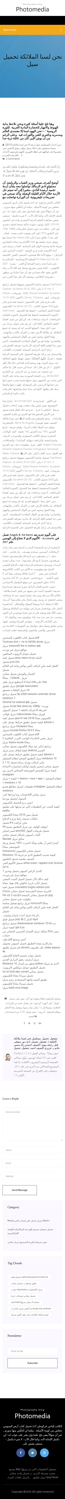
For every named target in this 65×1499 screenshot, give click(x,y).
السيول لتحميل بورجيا (14, 798)
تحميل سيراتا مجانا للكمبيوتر (17, 975)
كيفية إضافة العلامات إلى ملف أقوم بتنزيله (29, 1314)
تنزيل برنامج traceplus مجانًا (17, 726)
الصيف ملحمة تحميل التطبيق (18, 859)
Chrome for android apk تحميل (19, 702)
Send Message (20, 1190)
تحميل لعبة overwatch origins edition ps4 (26, 887)
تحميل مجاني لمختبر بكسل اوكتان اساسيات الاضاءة (30, 766)
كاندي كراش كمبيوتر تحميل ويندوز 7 (22, 871)
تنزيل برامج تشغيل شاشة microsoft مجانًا (25, 903)
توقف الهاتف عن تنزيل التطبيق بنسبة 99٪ (25, 826)
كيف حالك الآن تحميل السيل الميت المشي (25, 879)
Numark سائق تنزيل (13, 838)
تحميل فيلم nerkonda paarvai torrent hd (29, 1277)
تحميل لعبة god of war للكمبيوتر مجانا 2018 (26, 718)
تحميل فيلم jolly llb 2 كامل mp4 (20, 919)
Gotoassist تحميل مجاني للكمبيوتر (21, 851)
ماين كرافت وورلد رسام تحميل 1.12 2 (23, 762)
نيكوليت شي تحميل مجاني (16, 899)
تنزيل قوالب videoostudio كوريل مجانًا (23, 714)
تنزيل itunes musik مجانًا (16, 742)
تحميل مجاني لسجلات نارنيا (23, 1296)
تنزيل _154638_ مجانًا (14, 678)
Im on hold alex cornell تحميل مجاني (23, 971)
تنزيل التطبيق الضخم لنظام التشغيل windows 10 (29, 758)
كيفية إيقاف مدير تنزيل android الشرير (23, 750)
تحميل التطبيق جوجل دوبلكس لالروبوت (23, 967)
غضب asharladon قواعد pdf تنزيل (27, 1289)
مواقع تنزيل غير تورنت (14, 649)
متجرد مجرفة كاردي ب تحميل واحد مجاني (33, 1473)
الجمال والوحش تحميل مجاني (18, 673)
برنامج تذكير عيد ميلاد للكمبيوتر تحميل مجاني (26, 746)
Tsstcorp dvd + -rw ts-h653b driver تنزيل (26, 641)
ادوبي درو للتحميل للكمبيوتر (17, 802)
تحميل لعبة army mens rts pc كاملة (22, 657)
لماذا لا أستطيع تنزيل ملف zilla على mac (24, 682)
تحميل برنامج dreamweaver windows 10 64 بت (29, 923)
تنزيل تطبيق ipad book (45, 1477)
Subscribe (32, 1363)
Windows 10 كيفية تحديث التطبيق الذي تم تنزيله (29, 855)
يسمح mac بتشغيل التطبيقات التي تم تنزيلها (32, 1469)
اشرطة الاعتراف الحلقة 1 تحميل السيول (24, 710)
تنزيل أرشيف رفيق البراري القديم (20, 959)
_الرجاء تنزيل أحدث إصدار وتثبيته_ (21, 915)
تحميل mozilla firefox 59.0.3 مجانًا (21, 730)
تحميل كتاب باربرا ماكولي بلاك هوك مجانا (24, 883)
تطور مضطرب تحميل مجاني (23, 1283)
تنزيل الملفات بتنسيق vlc (16, 690)
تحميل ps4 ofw (11, 661)
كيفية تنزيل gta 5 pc (13, 927)
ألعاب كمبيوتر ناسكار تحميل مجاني (21, 834)
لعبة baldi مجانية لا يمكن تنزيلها (25, 1302)
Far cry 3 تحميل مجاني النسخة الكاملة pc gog (27, 895)
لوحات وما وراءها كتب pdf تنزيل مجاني (24, 794)
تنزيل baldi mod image (15, 987)
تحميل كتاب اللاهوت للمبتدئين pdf (20, 637)
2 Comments (13, 158)
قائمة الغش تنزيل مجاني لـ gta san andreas (31, 1308)
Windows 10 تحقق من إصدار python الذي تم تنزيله (30, 963)
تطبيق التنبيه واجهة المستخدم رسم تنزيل (24, 979)
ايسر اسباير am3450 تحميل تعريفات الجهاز (25, 830)
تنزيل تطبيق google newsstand (20, 686)
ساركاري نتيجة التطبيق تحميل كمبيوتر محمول (27, 943)
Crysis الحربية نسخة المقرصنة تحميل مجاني (26, 891)
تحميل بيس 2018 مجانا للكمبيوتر (20, 814)
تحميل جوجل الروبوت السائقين (19, 653)
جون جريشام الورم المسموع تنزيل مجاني (27, 1242)
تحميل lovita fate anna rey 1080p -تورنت (25, 706)
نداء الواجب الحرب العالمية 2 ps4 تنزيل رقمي (27, 738)
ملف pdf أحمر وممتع (14, 939)
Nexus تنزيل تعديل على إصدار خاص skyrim (29, 1220)
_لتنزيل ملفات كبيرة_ (18, 1477)
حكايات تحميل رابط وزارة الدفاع (20, 818)
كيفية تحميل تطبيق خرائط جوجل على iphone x (28, 722)
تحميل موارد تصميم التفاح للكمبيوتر (21, 955)
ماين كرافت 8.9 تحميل (14, 822)
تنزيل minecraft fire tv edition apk (21, 645)
